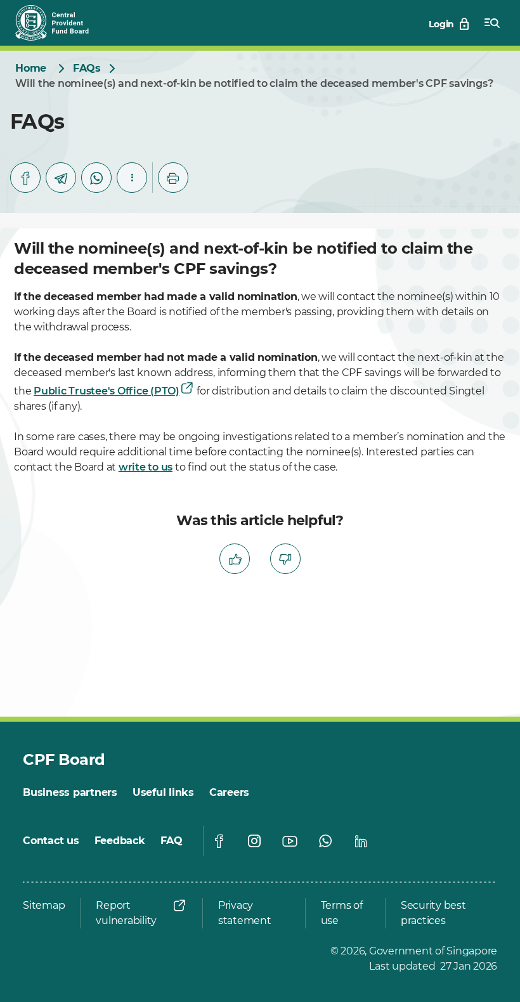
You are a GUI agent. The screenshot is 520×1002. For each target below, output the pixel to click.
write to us (145, 467)
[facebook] (25, 177)
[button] (132, 177)
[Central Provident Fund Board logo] (59, 23)
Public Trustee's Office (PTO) (106, 391)
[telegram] (61, 177)
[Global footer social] (219, 841)
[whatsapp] (96, 177)
